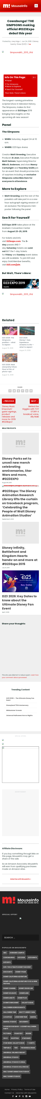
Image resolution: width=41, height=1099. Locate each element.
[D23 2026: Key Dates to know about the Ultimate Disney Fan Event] (20, 581)
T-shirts (30, 1043)
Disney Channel (9, 988)
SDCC (5, 1038)
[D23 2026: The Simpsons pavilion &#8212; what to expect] (9, 330)
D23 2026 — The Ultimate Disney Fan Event (20, 699)
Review (28, 1033)
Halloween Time (9, 1012)
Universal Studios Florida (14, 1062)
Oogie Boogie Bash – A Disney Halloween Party (19, 1027)
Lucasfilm (7, 1017)
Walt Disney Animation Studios (16, 1072)
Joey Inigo (15, 41)
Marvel (33, 1017)
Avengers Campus (17, 953)
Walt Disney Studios (11, 1076)
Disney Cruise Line (26, 988)
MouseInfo (23, 1022)
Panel (9, 80)
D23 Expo (7, 962)
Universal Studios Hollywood (15, 1067)
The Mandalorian (28, 1048)
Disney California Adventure (15, 977)
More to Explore (14, 86)
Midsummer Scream (14, 710)
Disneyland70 (9, 998)
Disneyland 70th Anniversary (17, 705)
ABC (5, 953)
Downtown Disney (11, 1003)
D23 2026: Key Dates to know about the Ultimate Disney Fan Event (19, 602)
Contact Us (9, 1093)
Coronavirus (9, 957)
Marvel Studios (9, 1022)
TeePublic (7, 1048)
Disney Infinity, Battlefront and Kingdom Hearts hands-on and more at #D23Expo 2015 (19, 556)
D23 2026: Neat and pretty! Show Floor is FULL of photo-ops (9, 368)
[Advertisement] (20, 813)
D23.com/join (13, 264)
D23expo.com (14, 241)
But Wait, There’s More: (16, 93)
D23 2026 (21, 957)
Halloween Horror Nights (14, 1007)
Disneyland (24, 993)
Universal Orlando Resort (14, 1052)
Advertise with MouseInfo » (20, 879)
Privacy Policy (17, 1089)
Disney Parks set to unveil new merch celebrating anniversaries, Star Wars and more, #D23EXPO (17, 469)
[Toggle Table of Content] (32, 77)
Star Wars (26, 1038)
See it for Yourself (15, 89)
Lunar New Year (21, 1017)
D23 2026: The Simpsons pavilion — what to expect (8, 341)
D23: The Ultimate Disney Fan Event (17, 967)
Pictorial (7, 1033)
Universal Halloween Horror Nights (19, 715)
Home (7, 1089)
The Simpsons (12, 84)
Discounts (7, 972)
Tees (16, 1048)
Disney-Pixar (20, 972)
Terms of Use (29, 1089)
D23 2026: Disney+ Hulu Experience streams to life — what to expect (26, 342)
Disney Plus (22, 998)
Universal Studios (10, 1057)
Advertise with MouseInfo (26, 1093)
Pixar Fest (18, 1033)
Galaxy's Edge (27, 1003)
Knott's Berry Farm (27, 1012)
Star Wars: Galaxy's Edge (13, 1043)
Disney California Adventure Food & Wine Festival (20, 982)
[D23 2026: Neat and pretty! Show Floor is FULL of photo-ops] (9, 357)
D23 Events (32, 957)
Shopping (15, 1038)
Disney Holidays (9, 993)
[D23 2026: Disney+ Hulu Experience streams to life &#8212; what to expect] (27, 330)
